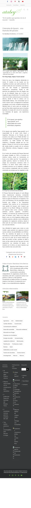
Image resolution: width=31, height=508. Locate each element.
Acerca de (24, 376)
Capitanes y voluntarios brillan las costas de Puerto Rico (16, 436)
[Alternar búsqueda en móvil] (24, 9)
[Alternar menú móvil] (28, 9)
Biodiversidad (19, 320)
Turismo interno (21, 352)
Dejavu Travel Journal (18, 76)
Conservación (17, 323)
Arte (12, 320)
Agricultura (6, 320)
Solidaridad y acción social (10, 349)
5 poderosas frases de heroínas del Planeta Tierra (6, 400)
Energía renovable (8, 338)
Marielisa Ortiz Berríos (10, 34)
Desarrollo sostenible (8, 329)
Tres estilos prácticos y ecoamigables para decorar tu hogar (6, 429)
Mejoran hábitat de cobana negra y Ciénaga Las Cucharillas (16, 417)
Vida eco (15, 355)
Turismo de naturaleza (9, 352)
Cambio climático (7, 323)
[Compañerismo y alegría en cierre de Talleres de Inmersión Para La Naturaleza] (22, 292)
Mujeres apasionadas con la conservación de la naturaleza (6, 386)
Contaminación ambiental (10, 326)
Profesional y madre (17, 344)
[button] (3, 300)
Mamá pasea (20, 341)
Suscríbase (25, 381)
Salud (11, 347)
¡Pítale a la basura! (16, 374)
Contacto (25, 384)
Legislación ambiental (9, 341)
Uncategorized (7, 355)
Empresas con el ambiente (10, 335)
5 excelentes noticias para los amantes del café (6, 414)
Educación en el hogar (9, 332)
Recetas (5, 347)
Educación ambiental (21, 329)
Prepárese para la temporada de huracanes (16, 451)
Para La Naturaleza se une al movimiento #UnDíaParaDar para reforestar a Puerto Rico (8, 305)
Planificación (6, 344)
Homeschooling (19, 338)
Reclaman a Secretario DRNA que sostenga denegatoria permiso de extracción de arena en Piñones (16, 392)
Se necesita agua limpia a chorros (5, 374)
